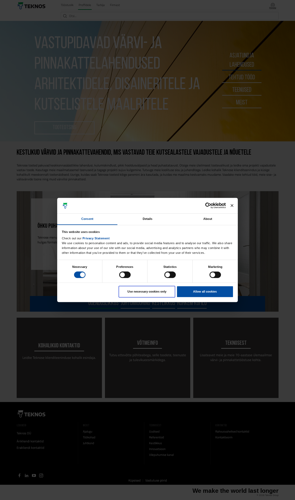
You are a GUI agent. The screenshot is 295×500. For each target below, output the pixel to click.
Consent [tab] (87, 218)
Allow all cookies (205, 291)
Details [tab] (148, 218)
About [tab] (207, 218)
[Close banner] (232, 205)
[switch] (125, 275)
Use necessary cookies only (146, 291)
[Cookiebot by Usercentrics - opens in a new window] (208, 206)
